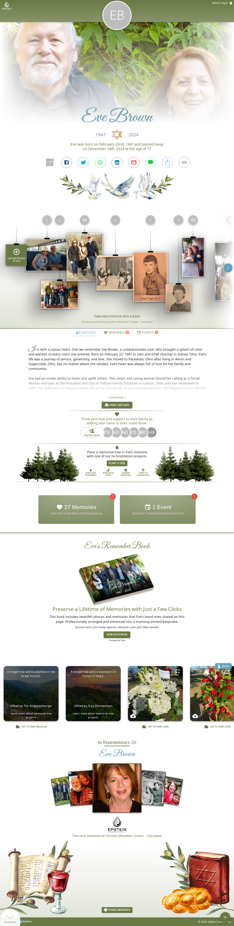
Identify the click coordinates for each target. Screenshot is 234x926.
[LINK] (184, 162)
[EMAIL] (133, 162)
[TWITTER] (83, 162)
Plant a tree (117, 463)
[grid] (117, 270)
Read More (117, 397)
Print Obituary (119, 404)
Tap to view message (34, 726)
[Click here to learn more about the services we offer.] (117, 824)
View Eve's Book (117, 634)
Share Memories (119, 909)
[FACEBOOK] (66, 162)
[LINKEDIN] (117, 162)
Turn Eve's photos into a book (117, 316)
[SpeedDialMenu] (225, 917)
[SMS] (150, 162)
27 (113, 496)
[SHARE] (167, 162)
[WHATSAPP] (100, 162)
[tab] (86, 332)
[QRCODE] (49, 162)
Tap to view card (158, 726)
